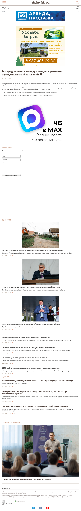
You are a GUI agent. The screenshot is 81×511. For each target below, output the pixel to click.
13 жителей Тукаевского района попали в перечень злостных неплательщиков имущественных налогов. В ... (37, 253)
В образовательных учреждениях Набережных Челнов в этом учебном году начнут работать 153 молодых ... (37, 350)
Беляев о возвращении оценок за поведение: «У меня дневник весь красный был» (31, 324)
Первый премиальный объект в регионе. (14, 383)
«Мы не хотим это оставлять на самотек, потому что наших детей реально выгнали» (35, 406)
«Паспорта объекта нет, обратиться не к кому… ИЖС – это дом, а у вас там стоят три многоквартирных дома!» (34, 392)
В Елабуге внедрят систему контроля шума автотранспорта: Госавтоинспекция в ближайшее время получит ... (37, 371)
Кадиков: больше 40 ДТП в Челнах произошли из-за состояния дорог (26, 337)
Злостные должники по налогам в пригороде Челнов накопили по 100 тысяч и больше (32, 250)
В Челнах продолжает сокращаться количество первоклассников (24, 358)
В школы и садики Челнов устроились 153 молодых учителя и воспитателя (28, 347)
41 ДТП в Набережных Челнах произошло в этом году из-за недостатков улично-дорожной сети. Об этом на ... (37, 340)
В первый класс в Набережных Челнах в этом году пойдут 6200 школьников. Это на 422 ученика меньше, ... (36, 360)
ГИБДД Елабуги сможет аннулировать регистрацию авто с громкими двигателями (31, 368)
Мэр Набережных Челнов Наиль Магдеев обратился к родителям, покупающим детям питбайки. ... (33, 290)
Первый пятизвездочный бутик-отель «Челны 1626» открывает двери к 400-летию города (37, 380)
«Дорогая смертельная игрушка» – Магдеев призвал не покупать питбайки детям (31, 287)
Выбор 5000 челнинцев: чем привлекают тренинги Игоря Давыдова (27, 479)
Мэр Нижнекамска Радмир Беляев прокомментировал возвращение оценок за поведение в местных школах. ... (37, 327)
